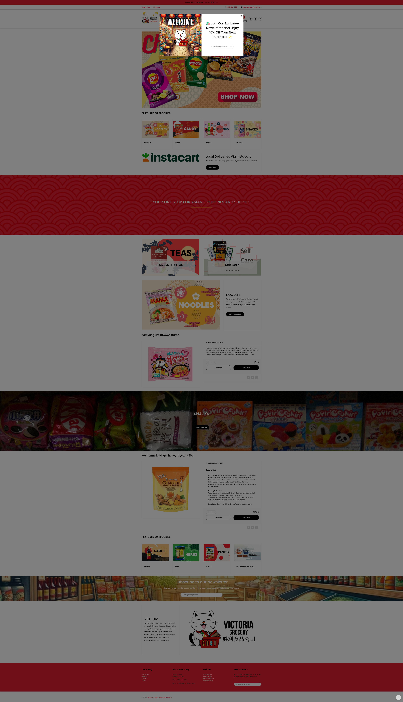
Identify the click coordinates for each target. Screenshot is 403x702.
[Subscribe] (231, 46)
